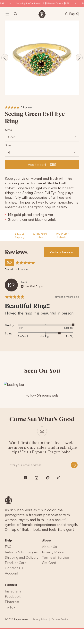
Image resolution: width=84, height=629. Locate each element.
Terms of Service (55, 557)
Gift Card (49, 562)
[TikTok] (58, 477)
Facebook (13, 596)
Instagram (13, 591)
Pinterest (12, 602)
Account (11, 573)
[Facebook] (25, 477)
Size (8, 145)
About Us (49, 546)
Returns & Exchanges (21, 552)
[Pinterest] (47, 478)
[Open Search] (15, 13)
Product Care (15, 562)
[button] (7, 13)
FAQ (8, 546)
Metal (9, 130)
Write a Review (61, 252)
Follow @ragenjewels (42, 395)
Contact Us (14, 568)
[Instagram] (36, 478)
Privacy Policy (53, 552)
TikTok (10, 607)
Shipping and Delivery (21, 557)
